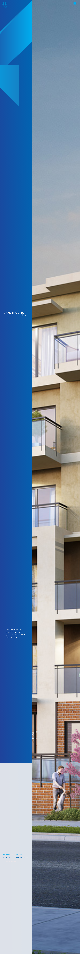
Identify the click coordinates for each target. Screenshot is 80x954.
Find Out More (11, 862)
